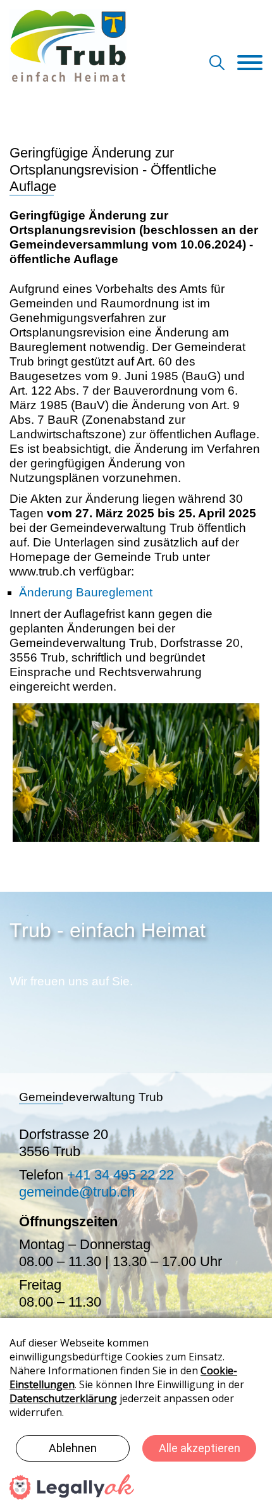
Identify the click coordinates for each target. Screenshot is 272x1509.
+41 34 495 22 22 (120, 1175)
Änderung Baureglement (85, 592)
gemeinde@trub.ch (77, 1192)
